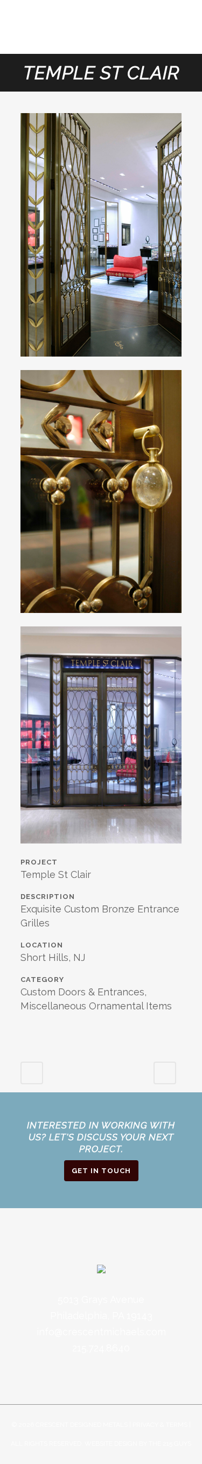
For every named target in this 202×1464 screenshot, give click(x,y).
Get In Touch (101, 1171)
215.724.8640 (101, 1348)
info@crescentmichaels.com (101, 1331)
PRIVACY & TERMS (160, 1424)
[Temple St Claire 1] (101, 849)
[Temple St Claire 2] (101, 362)
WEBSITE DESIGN (111, 1443)
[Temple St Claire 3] (101, 619)
